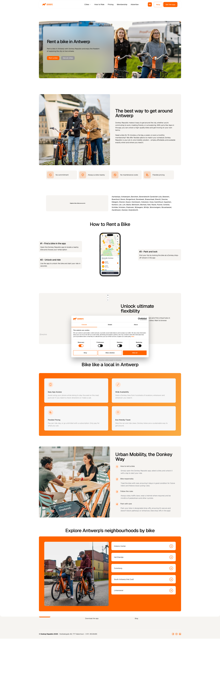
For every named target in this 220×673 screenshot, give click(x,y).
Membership (122, 4)
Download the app (91, 618)
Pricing (110, 4)
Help (158, 4)
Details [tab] (110, 324)
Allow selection (110, 352)
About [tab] (136, 324)
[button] (87, 4)
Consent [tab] (84, 324)
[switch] (100, 345)
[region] (74, 314)
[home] (48, 4)
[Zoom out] (108, 297)
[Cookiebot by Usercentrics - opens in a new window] (139, 319)
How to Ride (99, 4)
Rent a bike (53, 58)
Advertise (135, 4)
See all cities (68, 58)
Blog (136, 618)
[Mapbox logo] (43, 334)
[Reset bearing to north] (108, 300)
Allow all (134, 352)
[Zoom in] (108, 295)
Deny (85, 352)
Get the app (170, 4)
